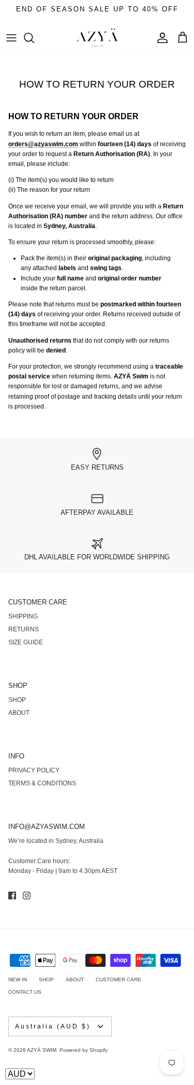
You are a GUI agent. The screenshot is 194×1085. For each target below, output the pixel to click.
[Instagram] (27, 895)
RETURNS (23, 629)
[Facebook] (12, 895)
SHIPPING (23, 616)
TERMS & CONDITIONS (42, 783)
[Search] (34, 37)
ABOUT (18, 712)
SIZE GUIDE (25, 642)
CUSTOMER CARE (118, 979)
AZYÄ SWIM (41, 1050)
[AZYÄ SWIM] (97, 38)
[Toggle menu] (11, 37)
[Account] (159, 37)
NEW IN (17, 979)
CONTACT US (24, 992)
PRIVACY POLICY (33, 770)
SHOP (17, 699)
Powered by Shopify (83, 1050)
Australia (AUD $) (53, 1026)
